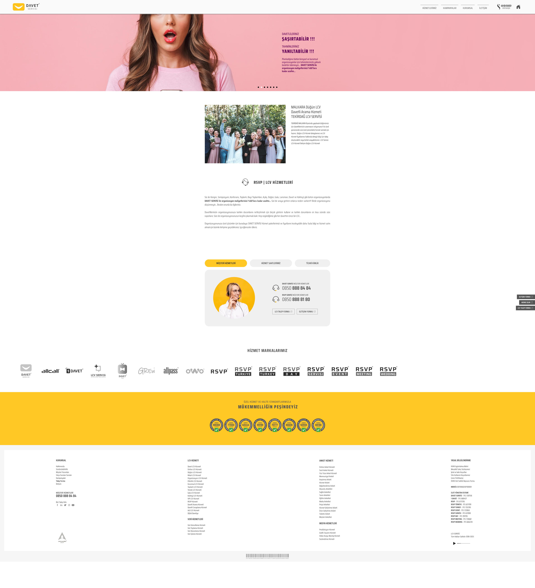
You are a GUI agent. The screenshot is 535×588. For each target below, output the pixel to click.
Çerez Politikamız (457, 478)
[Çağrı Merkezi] (258, 87)
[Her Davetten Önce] (267, 87)
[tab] (226, 263)
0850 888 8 (63, 496)
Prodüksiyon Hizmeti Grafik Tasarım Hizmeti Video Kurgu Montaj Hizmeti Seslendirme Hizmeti (329, 534)
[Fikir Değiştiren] (273, 87)
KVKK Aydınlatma (457, 466)
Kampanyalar (61, 478)
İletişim (58, 484)
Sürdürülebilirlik (62, 469)
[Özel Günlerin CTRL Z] (270, 87)
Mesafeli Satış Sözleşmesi (460, 469)
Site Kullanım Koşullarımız (460, 475)
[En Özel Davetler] (276, 87)
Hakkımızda (60, 466)
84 (74, 496)
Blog (57, 487)
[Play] (454, 543)
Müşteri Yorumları (62, 472)
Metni (466, 466)
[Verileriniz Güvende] (264, 87)
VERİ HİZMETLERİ (195, 519)
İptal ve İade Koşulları (459, 472)
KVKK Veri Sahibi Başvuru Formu (463, 481)
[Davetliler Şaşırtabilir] (261, 87)
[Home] (518, 6)
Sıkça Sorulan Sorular (64, 475)
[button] (429, 7)
